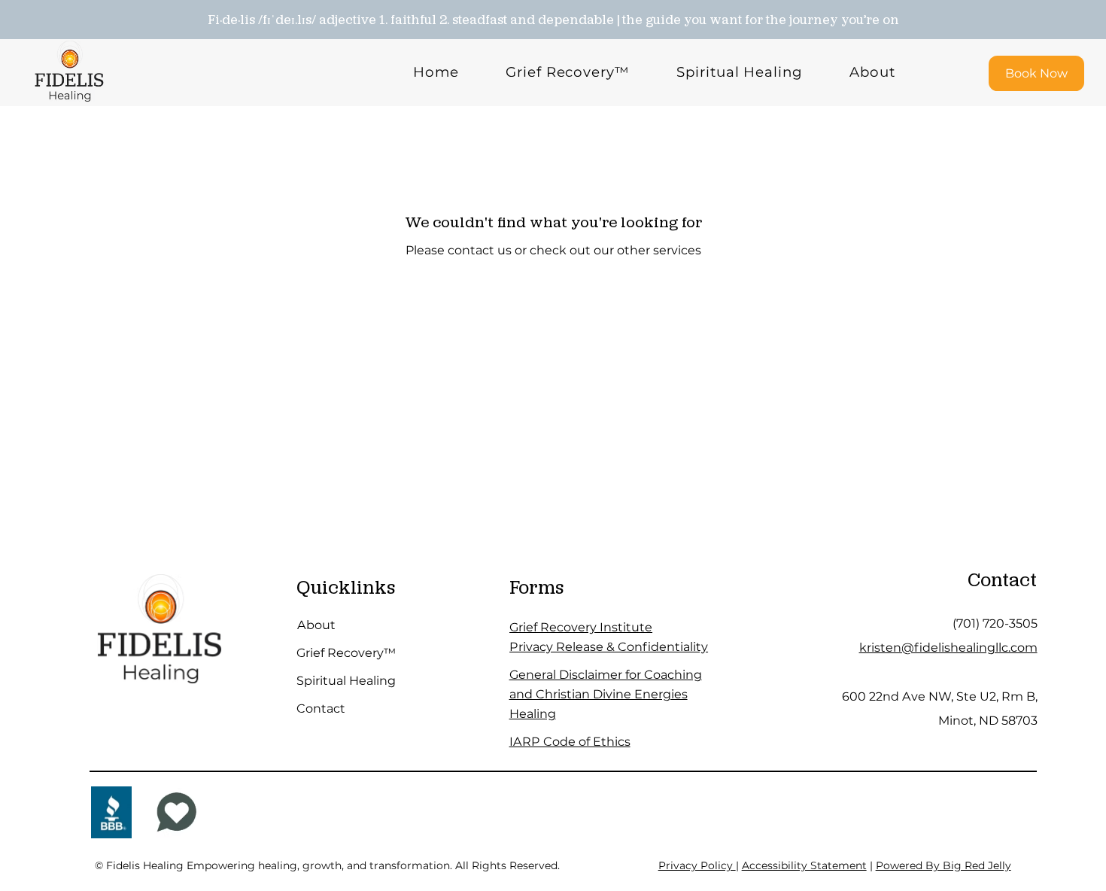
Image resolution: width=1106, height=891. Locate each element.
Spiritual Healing (346, 680)
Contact (320, 708)
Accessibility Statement (804, 865)
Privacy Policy (697, 865)
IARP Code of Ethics (569, 741)
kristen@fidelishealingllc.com (948, 647)
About (316, 624)
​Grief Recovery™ (346, 652)
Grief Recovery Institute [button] (580, 626)
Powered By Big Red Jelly (943, 865)
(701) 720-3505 (995, 623)
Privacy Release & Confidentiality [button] (608, 646)
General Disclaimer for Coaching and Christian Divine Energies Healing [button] (605, 693)
